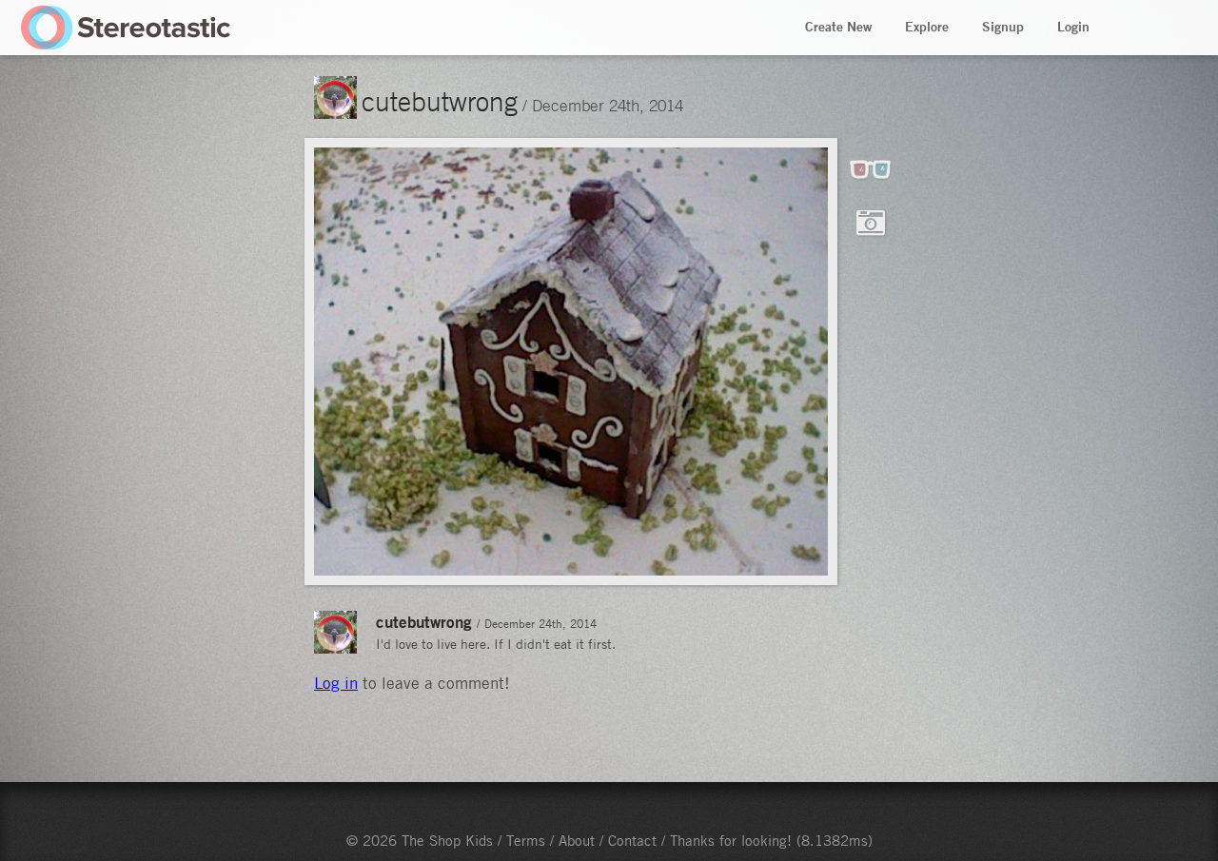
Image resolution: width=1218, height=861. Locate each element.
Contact (632, 840)
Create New (838, 26)
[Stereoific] (126, 27)
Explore (927, 26)
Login (1073, 26)
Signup (1003, 26)
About (577, 840)
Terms (525, 840)
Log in (336, 683)
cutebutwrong (440, 101)
